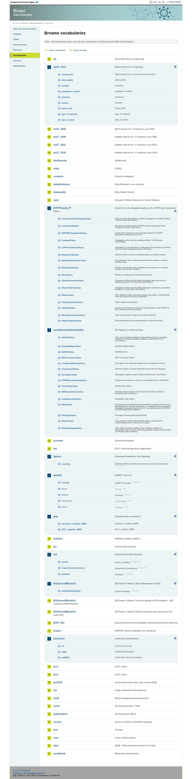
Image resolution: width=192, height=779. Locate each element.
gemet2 (57, 475)
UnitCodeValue (68, 308)
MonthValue (67, 275)
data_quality (67, 80)
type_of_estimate (69, 114)
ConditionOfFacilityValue (73, 363)
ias (55, 546)
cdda (56, 168)
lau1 (55, 666)
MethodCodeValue (70, 268)
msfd (56, 698)
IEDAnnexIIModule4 (64, 611)
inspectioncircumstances (73, 568)
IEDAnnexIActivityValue (72, 392)
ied (55, 554)
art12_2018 (59, 129)
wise (55, 745)
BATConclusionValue (71, 358)
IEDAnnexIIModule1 (64, 583)
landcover (59, 638)
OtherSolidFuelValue (71, 288)
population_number (71, 91)
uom (55, 737)
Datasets (17, 34)
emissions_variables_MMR (74, 524)
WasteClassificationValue (73, 315)
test (55, 730)
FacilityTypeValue (70, 386)
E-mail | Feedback (21, 770)
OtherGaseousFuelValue (73, 281)
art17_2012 (59, 145)
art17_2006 (59, 137)
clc (63, 646)
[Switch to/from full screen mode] (164, 2)
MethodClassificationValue (74, 260)
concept (65, 482)
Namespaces (19, 66)
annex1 (65, 562)
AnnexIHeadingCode (71, 591)
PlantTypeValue (69, 415)
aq (54, 59)
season (65, 103)
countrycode (67, 74)
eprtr (56, 200)
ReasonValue (68, 295)
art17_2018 (59, 152)
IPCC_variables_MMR (71, 529)
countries (66, 464)
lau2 (55, 674)
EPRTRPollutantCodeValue (74, 233)
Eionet (25, 23)
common (58, 176)
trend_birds (67, 108)
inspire (57, 630)
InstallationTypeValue (71, 399)
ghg (55, 516)
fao (55, 448)
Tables (16, 39)
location (65, 86)
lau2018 (57, 682)
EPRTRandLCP (62, 208)
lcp (55, 690)
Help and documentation (24, 28)
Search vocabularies (57, 50)
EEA (25, 2)
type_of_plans (68, 120)
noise (56, 706)
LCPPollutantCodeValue (73, 247)
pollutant (66, 574)
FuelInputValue (69, 240)
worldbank (59, 753)
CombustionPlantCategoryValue (76, 219)
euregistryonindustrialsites (68, 330)
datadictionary (61, 184)
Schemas (17, 50)
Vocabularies (19, 55)
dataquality (59, 192)
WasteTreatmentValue (71, 321)
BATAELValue (68, 352)
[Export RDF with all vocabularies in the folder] (175, 67)
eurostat (58, 440)
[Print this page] (160, 2)
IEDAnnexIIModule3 (64, 600)
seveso (57, 722)
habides (58, 538)
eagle (64, 652)
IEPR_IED (58, 623)
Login (154, 2)
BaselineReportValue (71, 346)
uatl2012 (65, 657)
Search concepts (80, 50)
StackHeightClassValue (72, 302)
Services (17, 60)
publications (60, 714)
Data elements (20, 44)
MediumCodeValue (70, 255)
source (65, 495)
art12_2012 (59, 67)
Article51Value (68, 337)
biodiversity (60, 160)
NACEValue (67, 404)
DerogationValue (69, 375)
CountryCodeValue (70, 226)
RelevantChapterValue (72, 428)
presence (66, 97)
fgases (57, 456)
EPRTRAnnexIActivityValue (74, 380)
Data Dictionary (36, 23)
